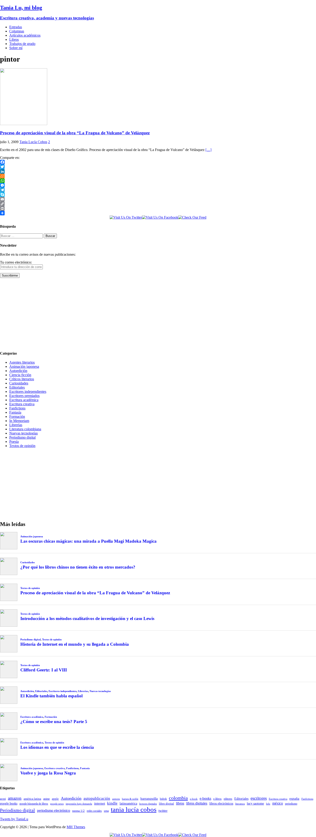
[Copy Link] (158, 203)
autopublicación (97, 798)
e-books (205, 798)
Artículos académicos (24, 35)
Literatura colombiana (25, 429)
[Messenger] (158, 185)
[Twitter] (158, 166)
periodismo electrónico (53, 810)
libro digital (166, 803)
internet (99, 803)
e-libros (217, 798)
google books (8, 803)
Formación (17, 416)
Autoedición (18, 371)
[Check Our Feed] (192, 217)
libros (180, 803)
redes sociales (94, 810)
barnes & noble (130, 799)
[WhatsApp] (158, 180)
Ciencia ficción (20, 375)
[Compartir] (158, 213)
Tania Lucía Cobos (33, 142)
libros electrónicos (221, 803)
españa (294, 798)
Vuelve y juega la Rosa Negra (48, 773)
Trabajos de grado (22, 44)
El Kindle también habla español (51, 695)
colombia (178, 798)
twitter (162, 810)
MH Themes (76, 827)
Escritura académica (23, 400)
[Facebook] (158, 162)
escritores (259, 798)
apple (55, 798)
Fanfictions (17, 408)
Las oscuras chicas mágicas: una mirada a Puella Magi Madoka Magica (88, 541)
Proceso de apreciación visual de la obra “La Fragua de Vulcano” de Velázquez (75, 132)
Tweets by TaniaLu (14, 819)
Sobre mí (15, 48)
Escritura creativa (21, 404)
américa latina (32, 798)
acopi (3, 798)
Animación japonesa (24, 366)
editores (228, 798)
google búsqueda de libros (33, 803)
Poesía (14, 442)
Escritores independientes (27, 391)
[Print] (158, 208)
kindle (112, 803)
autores (116, 798)
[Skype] (158, 194)
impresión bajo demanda (79, 803)
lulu (268, 803)
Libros (14, 39)
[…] (208, 150)
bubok (163, 798)
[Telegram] (158, 190)
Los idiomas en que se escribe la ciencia (57, 747)
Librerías (15, 425)
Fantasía (15, 412)
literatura (240, 803)
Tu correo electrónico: (16, 262)
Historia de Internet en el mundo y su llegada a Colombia (74, 644)
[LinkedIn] (158, 171)
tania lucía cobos (133, 809)
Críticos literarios (21, 379)
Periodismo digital (22, 437)
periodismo (291, 803)
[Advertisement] (139, 314)
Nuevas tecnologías (23, 433)
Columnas (16, 31)
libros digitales (196, 803)
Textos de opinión (22, 446)
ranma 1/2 (78, 810)
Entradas (15, 27)
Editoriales (17, 387)
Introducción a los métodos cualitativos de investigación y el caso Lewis (87, 618)
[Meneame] (158, 176)
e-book (194, 799)
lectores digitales (148, 803)
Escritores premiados (24, 396)
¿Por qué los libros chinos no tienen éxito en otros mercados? (77, 567)
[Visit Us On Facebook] (160, 217)
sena (106, 810)
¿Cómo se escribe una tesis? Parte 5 (53, 721)
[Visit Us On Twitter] (126, 217)
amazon (15, 798)
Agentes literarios (22, 362)
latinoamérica (128, 803)
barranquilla (149, 798)
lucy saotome (255, 803)
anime (46, 798)
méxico (277, 803)
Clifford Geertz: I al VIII (43, 669)
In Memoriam (19, 421)
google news (57, 803)
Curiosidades (18, 383)
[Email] (158, 199)
